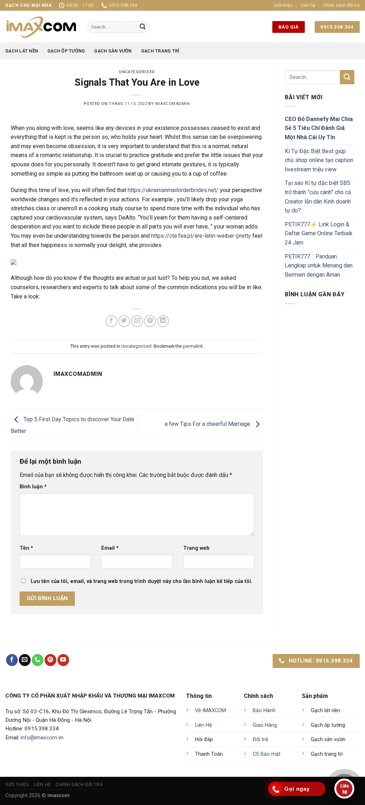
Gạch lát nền (21, 51)
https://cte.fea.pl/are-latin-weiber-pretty (201, 235)
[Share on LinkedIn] (163, 321)
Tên (26, 548)
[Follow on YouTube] (63, 660)
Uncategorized (137, 72)
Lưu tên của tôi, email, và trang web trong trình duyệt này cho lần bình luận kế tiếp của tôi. (141, 581)
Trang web (196, 548)
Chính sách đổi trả (341, 5)
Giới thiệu (283, 5)
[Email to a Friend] (137, 321)
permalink (193, 346)
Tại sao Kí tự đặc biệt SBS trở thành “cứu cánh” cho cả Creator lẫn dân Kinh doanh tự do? (318, 197)
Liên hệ (308, 5)
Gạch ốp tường (66, 51)
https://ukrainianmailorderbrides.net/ (173, 190)
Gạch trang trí (160, 51)
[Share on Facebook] (111, 321)
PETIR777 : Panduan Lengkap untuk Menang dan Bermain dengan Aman (319, 265)
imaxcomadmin (172, 103)
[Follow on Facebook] (12, 660)
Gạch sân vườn (113, 51)
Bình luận (33, 487)
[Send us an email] (25, 660)
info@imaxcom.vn (42, 737)
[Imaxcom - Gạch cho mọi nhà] (41, 27)
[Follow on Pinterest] (50, 660)
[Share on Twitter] (124, 321)
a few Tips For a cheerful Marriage (208, 424)
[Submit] (143, 27)
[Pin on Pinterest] (150, 321)
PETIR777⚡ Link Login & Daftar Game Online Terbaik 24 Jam (319, 233)
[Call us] (37, 660)
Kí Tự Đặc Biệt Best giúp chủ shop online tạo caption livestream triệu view (319, 160)
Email (110, 548)
